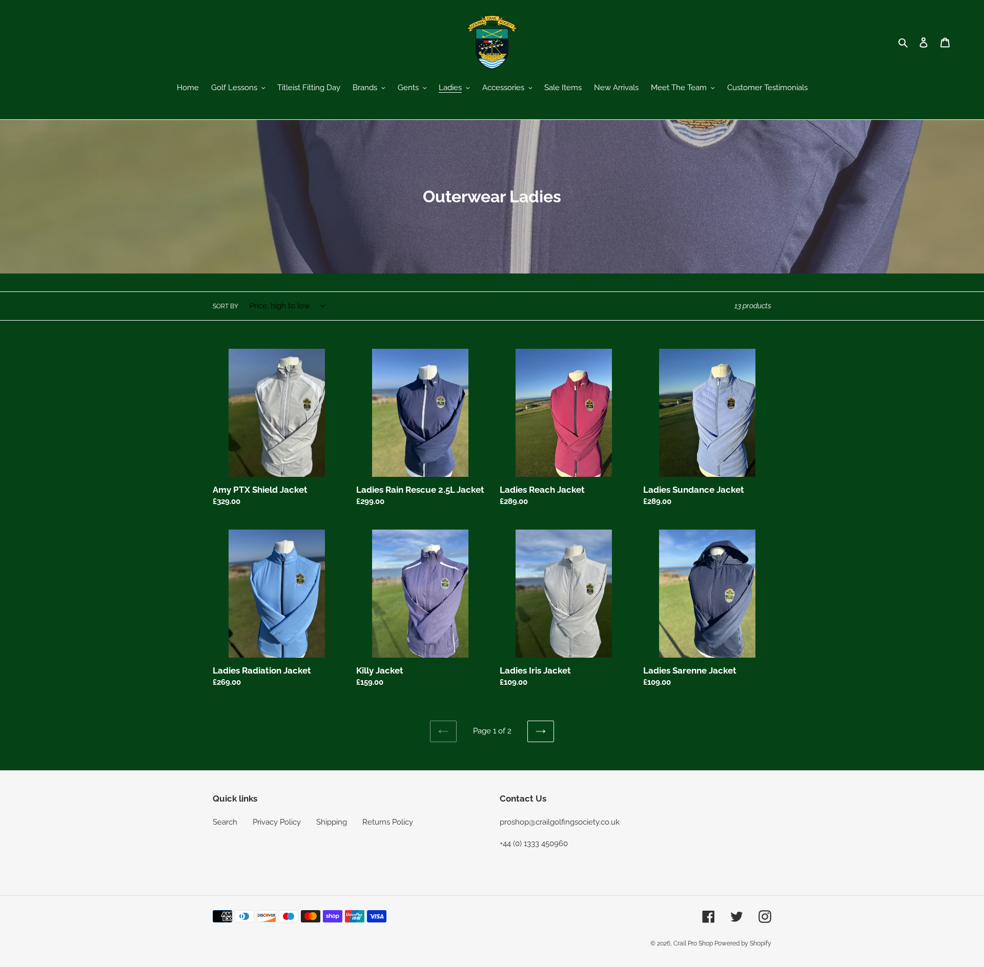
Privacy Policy (277, 822)
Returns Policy (387, 822)
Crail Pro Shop (693, 943)
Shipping (331, 822)
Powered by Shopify (742, 943)
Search (225, 822)
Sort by (225, 306)
